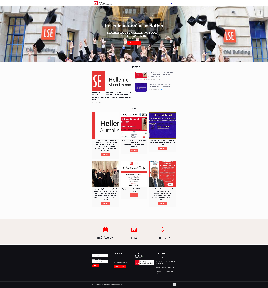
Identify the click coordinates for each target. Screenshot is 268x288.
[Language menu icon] (172, 3)
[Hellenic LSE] (103, 3)
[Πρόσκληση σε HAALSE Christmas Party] (134, 174)
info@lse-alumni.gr (118, 258)
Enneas (120, 284)
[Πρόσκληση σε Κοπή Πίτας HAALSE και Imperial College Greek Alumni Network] (162, 125)
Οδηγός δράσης (160, 257)
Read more (105, 154)
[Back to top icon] (174, 284)
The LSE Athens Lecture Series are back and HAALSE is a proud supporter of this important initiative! (161, 75)
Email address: (96, 259)
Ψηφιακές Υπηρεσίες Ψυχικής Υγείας (165, 267)
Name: (94, 253)
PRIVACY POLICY (119, 267)
